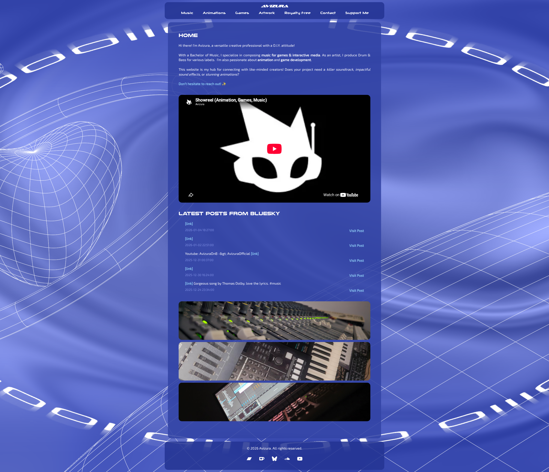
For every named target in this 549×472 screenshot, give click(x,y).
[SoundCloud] (287, 458)
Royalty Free (298, 13)
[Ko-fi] (262, 458)
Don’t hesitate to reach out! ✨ (202, 84)
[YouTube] (300, 458)
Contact (328, 13)
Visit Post (356, 231)
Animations (214, 13)
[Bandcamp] (249, 458)
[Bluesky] (274, 458)
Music (187, 13)
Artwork (267, 13)
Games (242, 13)
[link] (189, 223)
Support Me (357, 13)
